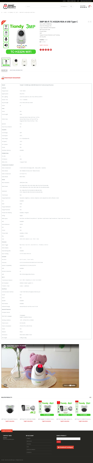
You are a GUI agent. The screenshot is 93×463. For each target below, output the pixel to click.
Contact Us (29, 452)
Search (58, 441)
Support (28, 438)
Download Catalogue (66, 447)
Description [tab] (4, 70)
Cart (78, 1)
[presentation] (2, 39)
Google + (48, 50)
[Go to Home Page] (1, 12)
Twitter (43, 50)
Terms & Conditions (71, 1)
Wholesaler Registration (86, 1)
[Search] (71, 6)
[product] (9, 409)
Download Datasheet (12, 78)
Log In (64, 1)
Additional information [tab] (16, 70)
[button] (90, 397)
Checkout (29, 444)
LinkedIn (46, 50)
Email (51, 50)
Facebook (41, 50)
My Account (29, 441)
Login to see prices (44, 45)
